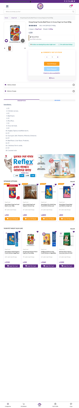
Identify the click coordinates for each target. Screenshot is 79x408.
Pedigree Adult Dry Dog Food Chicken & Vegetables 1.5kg (48, 252)
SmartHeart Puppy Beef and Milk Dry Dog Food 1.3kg (65, 205)
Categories (8, 406)
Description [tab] (21, 100)
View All (72, 181)
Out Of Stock (51, 64)
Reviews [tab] (57, 100)
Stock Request (52, 69)
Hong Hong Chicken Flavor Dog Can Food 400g (30, 252)
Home (6, 18)
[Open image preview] (23, 41)
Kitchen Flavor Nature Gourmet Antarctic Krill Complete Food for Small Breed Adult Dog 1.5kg (66, 252)
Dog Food (14, 18)
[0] (71, 6)
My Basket (24, 406)
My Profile (55, 406)
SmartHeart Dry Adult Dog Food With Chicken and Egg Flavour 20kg (48, 205)
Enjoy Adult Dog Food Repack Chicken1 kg (29, 205)
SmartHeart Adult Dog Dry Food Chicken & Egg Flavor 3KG (12, 252)
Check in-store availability (51, 73)
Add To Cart (13, 266)
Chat (71, 406)
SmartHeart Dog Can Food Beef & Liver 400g (12, 205)
